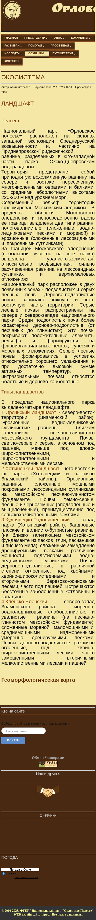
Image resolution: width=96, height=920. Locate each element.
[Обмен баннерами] (48, 764)
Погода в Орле (20, 869)
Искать (13, 740)
